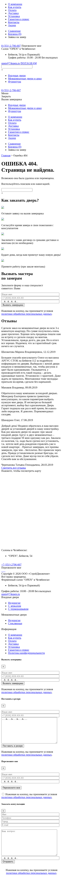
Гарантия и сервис (18, 19)
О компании (15, 4)
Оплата (12, 10)
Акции (12, 25)
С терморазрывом (18, 609)
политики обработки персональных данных (26, 313)
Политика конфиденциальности (26, 653)
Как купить (14, 7)
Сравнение (14, 31)
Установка (14, 16)
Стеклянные (15, 623)
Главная (5, 155)
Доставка (13, 13)
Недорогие (14, 602)
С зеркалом (14, 605)
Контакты (13, 22)
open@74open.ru (10, 63)
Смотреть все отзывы (13, 467)
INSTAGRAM (28, 63)
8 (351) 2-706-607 (11, 45)
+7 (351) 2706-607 (11, 564)
